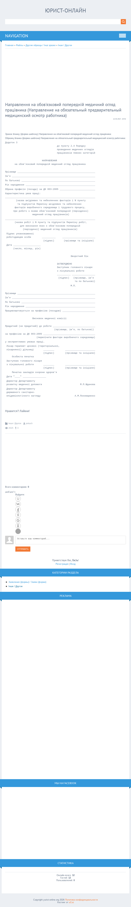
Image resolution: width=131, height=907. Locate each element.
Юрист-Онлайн (65, 10)
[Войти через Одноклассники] (18, 526)
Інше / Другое (65, 45)
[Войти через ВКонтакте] (18, 504)
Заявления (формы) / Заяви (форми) (27, 582)
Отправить (22, 549)
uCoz (71, 902)
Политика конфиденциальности (81, 899)
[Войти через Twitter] (18, 531)
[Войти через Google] (18, 520)
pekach (29, 423)
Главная (9, 45)
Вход (73, 564)
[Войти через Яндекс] (18, 515)
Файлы (19, 45)
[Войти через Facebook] (18, 509)
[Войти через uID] (18, 498)
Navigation (16, 36)
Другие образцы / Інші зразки (40, 45)
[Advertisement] (60, 75)
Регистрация (62, 564)
